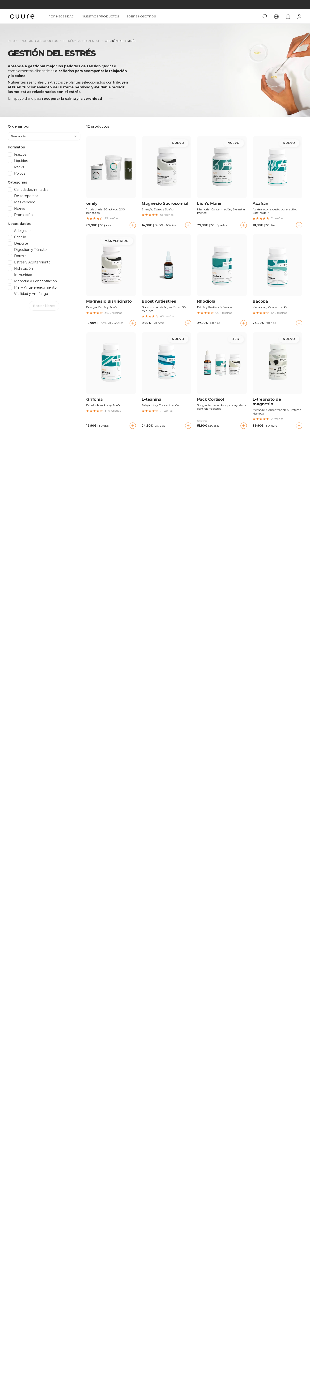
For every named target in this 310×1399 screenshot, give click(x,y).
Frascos (20, 155)
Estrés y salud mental (81, 41)
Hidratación (23, 269)
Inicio (12, 41)
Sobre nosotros (141, 16)
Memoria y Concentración (35, 281)
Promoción (23, 215)
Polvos (19, 173)
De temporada (26, 196)
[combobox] (44, 136)
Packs (19, 167)
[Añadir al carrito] (133, 225)
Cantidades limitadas (31, 190)
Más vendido (24, 202)
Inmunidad (23, 275)
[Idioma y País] (276, 16)
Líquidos (21, 161)
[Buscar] (265, 16)
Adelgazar (22, 231)
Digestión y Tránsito (30, 250)
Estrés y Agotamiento (32, 262)
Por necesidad (61, 16)
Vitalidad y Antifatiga (31, 294)
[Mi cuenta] (299, 16)
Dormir (20, 256)
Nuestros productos (100, 16)
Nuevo (19, 209)
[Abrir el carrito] (288, 16)
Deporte (21, 243)
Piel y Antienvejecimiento (35, 287)
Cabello (20, 237)
